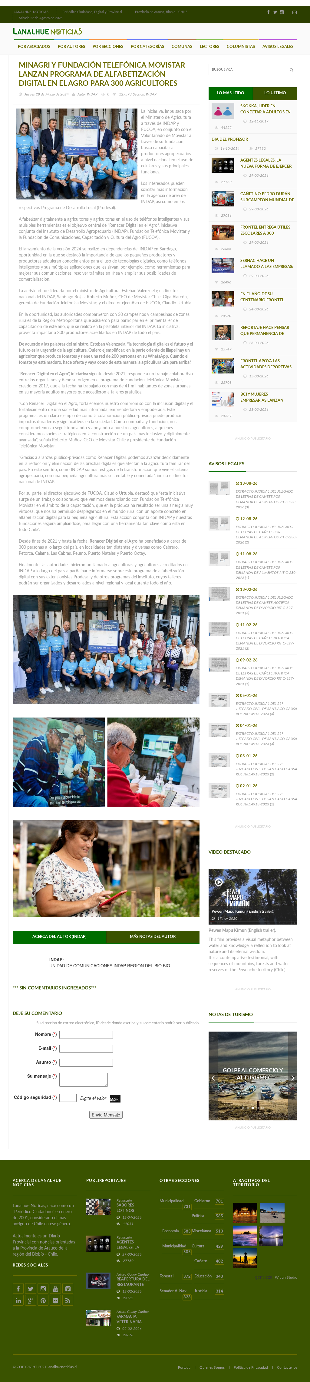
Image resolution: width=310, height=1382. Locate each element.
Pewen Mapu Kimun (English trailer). (243, 912)
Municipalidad (175, 1204)
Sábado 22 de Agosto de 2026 (40, 18)
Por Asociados (34, 47)
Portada (184, 1367)
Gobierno (208, 1201)
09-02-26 (249, 660)
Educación (208, 1276)
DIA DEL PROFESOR (230, 140)
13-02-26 (249, 590)
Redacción (124, 1200)
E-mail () (47, 1048)
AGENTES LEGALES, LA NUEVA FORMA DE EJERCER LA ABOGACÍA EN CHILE (266, 167)
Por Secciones (108, 47)
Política (207, 1216)
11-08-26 (249, 554)
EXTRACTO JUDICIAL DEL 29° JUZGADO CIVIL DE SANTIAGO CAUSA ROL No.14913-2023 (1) (266, 799)
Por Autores (71, 47)
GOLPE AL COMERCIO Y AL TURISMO (253, 1074)
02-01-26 (249, 786)
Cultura (207, 1246)
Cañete (208, 1261)
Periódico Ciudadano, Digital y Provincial (92, 12)
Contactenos (287, 1367)
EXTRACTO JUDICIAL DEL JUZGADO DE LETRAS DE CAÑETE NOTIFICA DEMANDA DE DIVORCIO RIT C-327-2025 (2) (265, 640)
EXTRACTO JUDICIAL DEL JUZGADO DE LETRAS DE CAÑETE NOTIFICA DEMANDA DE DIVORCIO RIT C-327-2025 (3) (265, 605)
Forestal (175, 1276)
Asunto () (46, 1062)
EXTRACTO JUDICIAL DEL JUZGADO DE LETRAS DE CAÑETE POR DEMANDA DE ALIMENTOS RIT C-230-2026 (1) (266, 569)
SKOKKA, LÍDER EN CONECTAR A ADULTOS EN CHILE (265, 112)
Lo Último (275, 93)
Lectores (209, 47)
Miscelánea (207, 1231)
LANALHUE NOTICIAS (31, 12)
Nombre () (46, 1034)
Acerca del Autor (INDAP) (59, 937)
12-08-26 (249, 519)
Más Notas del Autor (153, 937)
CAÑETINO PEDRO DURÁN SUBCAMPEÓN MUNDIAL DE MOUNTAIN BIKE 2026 (267, 200)
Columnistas (241, 47)
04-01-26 (249, 726)
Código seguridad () (35, 1097)
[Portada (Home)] (55, 11)
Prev (213, 1076)
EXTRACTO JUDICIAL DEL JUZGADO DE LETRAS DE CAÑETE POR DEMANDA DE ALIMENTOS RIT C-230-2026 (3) (266, 499)
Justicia (208, 1291)
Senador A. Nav (175, 1294)
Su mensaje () (42, 1076)
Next (292, 1076)
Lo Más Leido (230, 93)
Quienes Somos (212, 1367)
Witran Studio (286, 1277)
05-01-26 (249, 696)
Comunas (182, 47)
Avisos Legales (277, 47)
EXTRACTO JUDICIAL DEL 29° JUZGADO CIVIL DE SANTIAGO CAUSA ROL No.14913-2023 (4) (266, 709)
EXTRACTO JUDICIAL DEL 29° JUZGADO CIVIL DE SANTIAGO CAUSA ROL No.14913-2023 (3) (266, 739)
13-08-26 (249, 484)
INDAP (92, 94)
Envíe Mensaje (106, 1115)
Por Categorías (147, 47)
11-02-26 (249, 625)
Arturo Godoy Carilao (133, 1274)
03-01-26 (249, 756)
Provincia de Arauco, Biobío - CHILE (161, 12)
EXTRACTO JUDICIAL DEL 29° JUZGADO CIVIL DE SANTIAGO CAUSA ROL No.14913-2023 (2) (266, 769)
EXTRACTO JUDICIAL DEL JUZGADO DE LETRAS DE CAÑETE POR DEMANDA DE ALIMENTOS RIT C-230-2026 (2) (266, 534)
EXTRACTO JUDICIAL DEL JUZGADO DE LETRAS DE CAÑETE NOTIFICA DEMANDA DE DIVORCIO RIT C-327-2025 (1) (265, 675)
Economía (176, 1231)
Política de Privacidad (251, 1367)
